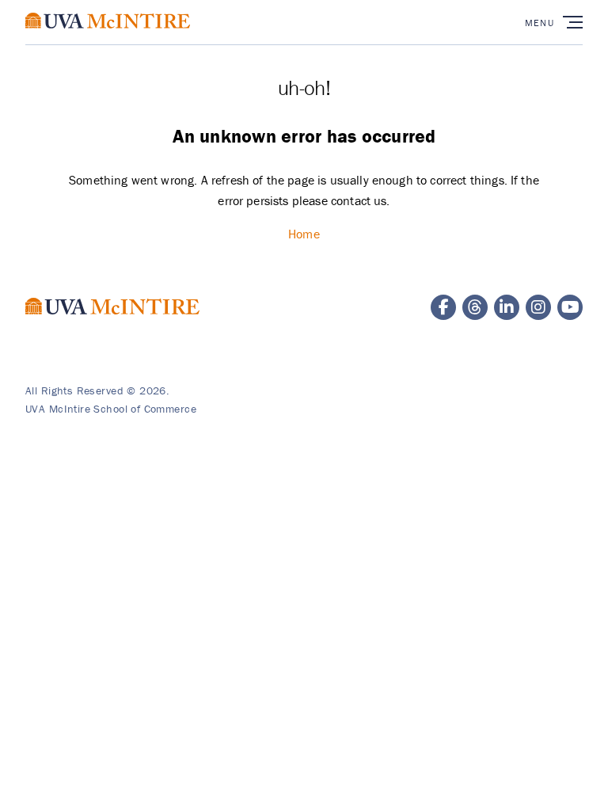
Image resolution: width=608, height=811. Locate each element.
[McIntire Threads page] (475, 307)
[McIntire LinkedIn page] (506, 307)
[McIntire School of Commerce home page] (107, 36)
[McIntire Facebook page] (443, 307)
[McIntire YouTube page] (570, 307)
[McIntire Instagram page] (538, 307)
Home (304, 234)
